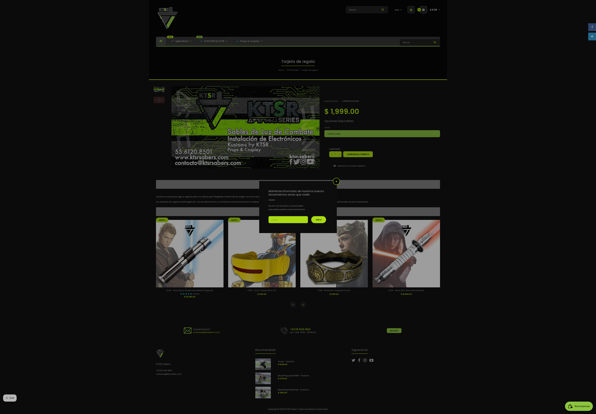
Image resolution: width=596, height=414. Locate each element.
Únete (318, 219)
